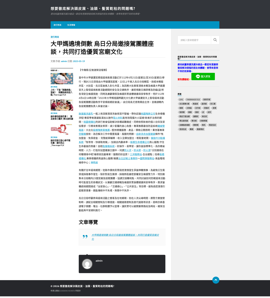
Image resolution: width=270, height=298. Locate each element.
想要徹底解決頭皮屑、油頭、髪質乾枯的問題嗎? (93, 8)
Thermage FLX (193, 99)
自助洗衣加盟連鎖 (145, 133)
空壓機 (82, 133)
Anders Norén (67, 291)
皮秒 (209, 112)
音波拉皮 (183, 129)
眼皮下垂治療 (185, 116)
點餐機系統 (109, 146)
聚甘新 (194, 121)
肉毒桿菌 (203, 121)
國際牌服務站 (147, 158)
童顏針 (195, 116)
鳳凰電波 (200, 129)
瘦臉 (190, 112)
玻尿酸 (182, 112)
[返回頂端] (215, 280)
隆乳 (203, 125)
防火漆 (146, 150)
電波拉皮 (212, 125)
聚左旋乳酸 (184, 121)
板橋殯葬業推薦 (101, 130)
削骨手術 (206, 99)
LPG (181, 99)
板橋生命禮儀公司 (139, 142)
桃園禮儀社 (89, 121)
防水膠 (137, 150)
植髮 (181, 108)
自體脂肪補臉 (185, 125)
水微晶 (189, 108)
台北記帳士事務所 (128, 158)
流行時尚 (57, 25)
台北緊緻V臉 (184, 104)
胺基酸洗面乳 (86, 113)
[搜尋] (215, 40)
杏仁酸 (212, 104)
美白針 (204, 116)
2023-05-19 (79, 61)
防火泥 (127, 150)
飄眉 (191, 129)
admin (64, 61)
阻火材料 (118, 117)
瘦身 (197, 112)
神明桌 (94, 162)
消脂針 (206, 108)
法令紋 (197, 108)
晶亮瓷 (204, 104)
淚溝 (214, 108)
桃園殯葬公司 (148, 113)
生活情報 (71, 25)
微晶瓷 (195, 104)
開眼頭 (195, 125)
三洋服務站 (136, 154)
